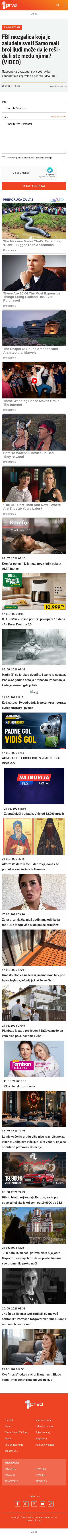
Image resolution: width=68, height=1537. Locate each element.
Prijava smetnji (43, 1432)
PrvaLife (40, 1475)
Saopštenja (41, 1438)
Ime (4, 101)
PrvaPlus (10, 1469)
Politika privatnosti (45, 1445)
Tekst (5, 117)
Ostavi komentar (34, 186)
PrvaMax (10, 1475)
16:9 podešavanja (14, 1445)
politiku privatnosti (25, 158)
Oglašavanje (11, 1451)
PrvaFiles (41, 1481)
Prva (7, 1426)
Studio (8, 1438)
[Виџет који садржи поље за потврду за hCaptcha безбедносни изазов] (29, 172)
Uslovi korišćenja (44, 1426)
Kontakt (9, 1420)
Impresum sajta (43, 1420)
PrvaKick (41, 1469)
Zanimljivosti (12, 27)
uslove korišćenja (44, 158)
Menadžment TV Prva (16, 1432)
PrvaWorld (11, 1481)
